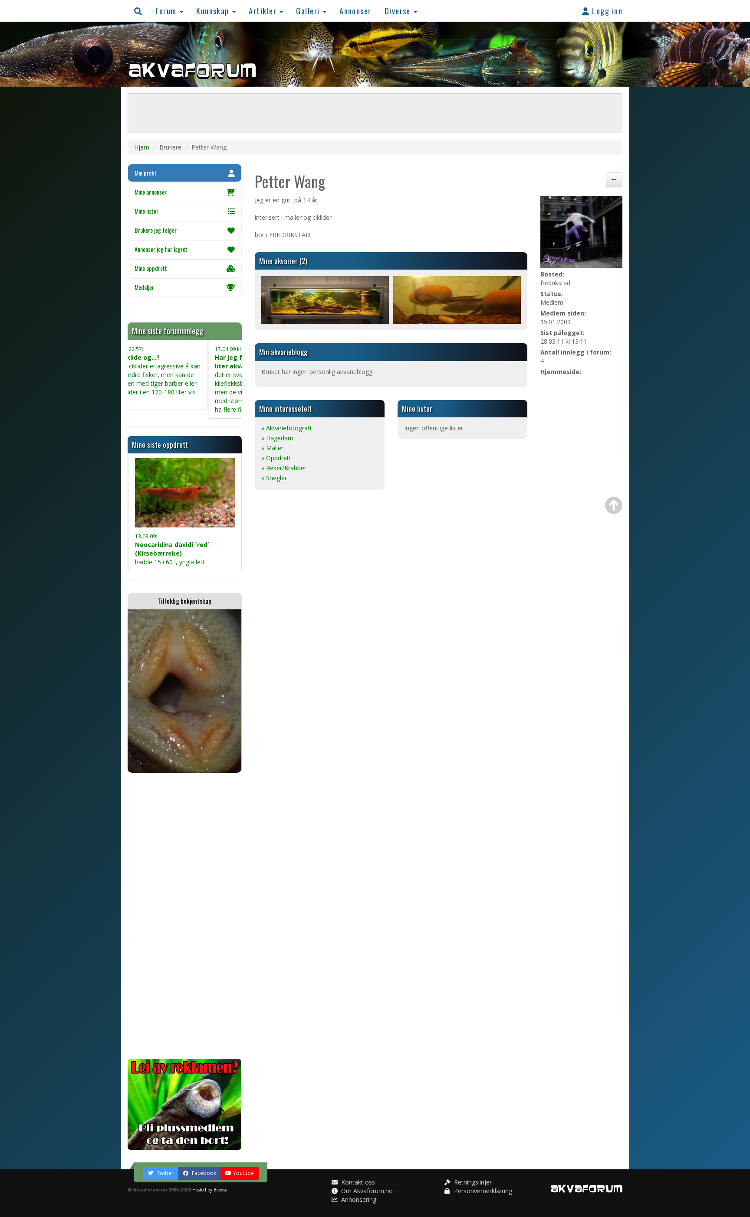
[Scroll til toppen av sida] (613, 505)
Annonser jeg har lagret (161, 249)
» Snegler (274, 478)
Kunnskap (213, 10)
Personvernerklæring (482, 1191)
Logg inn (606, 10)
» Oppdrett (276, 458)
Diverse (399, 10)
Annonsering (357, 1199)
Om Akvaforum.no (366, 1191)
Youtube (243, 1173)
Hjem (141, 147)
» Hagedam (277, 438)
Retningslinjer (472, 1182)
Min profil (145, 172)
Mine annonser (151, 191)
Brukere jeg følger (156, 229)
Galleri (309, 10)
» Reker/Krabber (283, 468)
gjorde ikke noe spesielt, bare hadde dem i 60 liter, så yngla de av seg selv (184, 543)
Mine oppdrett (151, 268)
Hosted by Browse (209, 1190)
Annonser (355, 10)
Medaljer (144, 287)
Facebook (203, 1173)
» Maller (272, 448)
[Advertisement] (185, 916)
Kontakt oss (357, 1182)
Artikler (264, 10)
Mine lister (146, 210)
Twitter (164, 1173)
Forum (167, 10)
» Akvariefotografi (286, 428)
